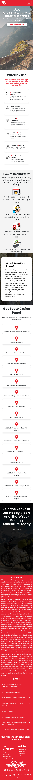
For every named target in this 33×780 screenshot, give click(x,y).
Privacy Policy (22, 749)
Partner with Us (8, 758)
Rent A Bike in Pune (17, 24)
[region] (16, 552)
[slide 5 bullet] (17, 570)
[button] (16, 685)
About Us (6, 754)
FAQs (19, 756)
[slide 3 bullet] (16, 570)
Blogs (4, 752)
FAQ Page (25, 730)
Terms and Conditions (21, 752)
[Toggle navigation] (29, 3)
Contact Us (7, 756)
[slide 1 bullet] (15, 570)
